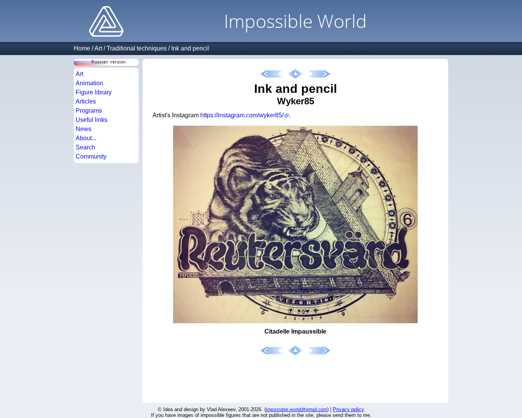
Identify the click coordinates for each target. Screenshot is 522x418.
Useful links (91, 120)
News (83, 129)
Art (98, 48)
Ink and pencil (190, 48)
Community (91, 156)
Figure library (94, 92)
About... (86, 138)
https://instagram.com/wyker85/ (242, 115)
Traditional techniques (137, 48)
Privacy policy (348, 409)
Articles (86, 101)
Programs (89, 110)
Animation (89, 83)
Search (85, 147)
